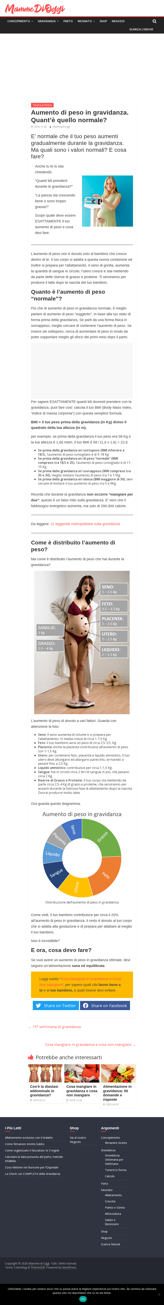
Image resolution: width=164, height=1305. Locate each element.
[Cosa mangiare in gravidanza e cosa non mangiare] (82, 1066)
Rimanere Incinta (116, 1143)
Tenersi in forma (42, 105)
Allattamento (113, 1195)
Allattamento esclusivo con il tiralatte (29, 1137)
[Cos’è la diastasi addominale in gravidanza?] (45, 1066)
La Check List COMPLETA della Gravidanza (32, 1174)
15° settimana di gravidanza (54, 1026)
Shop (103, 21)
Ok (83, 1299)
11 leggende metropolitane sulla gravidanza (85, 524)
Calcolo (110, 1176)
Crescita (110, 1201)
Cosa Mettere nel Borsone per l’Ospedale (31, 1167)
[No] (159, 1294)
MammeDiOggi (61, 126)
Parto (68, 21)
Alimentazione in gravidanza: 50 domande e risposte (117, 1093)
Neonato (85, 21)
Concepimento (18, 21)
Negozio (118, 21)
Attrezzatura (113, 1214)
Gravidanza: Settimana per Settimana (114, 1159)
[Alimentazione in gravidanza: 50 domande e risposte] (118, 1066)
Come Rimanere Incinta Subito (24, 1144)
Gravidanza (47, 21)
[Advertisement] (82, 63)
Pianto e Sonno (115, 1207)
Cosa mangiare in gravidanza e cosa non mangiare (90, 1044)
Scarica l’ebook (141, 29)
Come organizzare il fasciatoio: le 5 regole (32, 1150)
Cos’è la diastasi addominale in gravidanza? (44, 1091)
